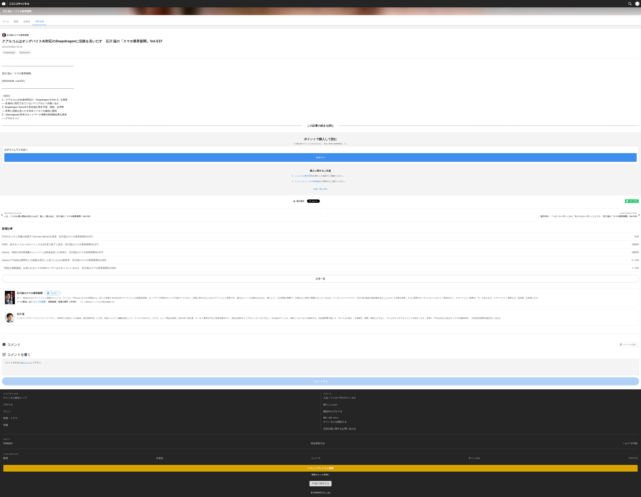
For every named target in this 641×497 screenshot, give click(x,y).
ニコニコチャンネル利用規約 (308, 181)
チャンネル (474, 458)
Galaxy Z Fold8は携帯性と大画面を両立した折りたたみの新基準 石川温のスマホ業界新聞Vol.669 (54, 260)
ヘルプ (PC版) (630, 443)
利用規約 (8, 443)
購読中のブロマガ (332, 411)
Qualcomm (25, 52)
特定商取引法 (318, 443)
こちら (344, 144)
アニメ (6, 411)
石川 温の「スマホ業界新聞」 (18, 11)
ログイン (27, 362)
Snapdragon (9, 52)
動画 (16, 21)
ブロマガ (39, 21)
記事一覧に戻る (320, 189)
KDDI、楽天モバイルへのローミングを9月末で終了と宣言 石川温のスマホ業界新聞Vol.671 (50, 244)
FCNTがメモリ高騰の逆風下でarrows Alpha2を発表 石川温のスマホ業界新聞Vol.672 (47, 236)
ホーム (6, 21)
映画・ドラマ (10, 418)
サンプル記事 (40, 302)
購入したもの (330, 404)
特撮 (5, 424)
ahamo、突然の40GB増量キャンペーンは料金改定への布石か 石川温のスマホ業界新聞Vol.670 (52, 252)
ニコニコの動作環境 (304, 176)
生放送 (26, 21)
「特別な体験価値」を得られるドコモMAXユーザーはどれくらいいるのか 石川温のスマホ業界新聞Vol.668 (59, 268)
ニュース (315, 458)
